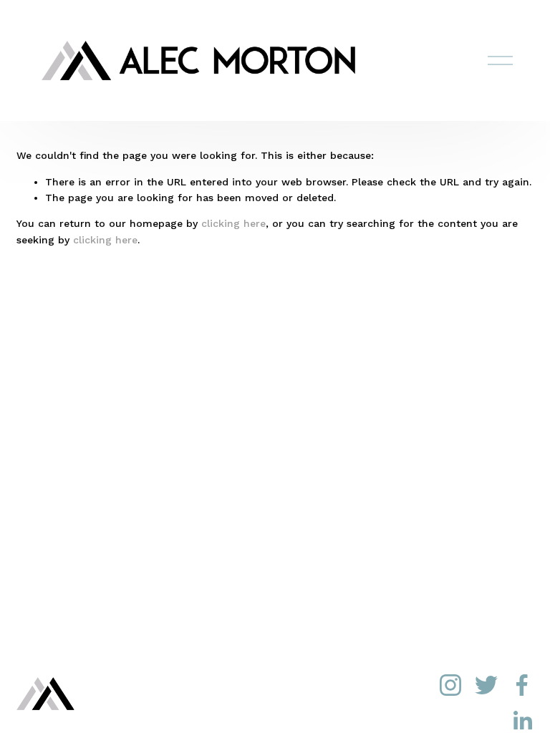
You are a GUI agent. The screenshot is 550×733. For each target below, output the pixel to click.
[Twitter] (486, 685)
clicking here (233, 223)
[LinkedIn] (522, 720)
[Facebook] (522, 685)
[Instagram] (450, 685)
